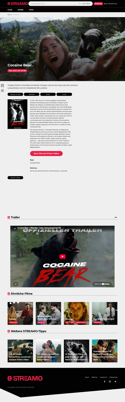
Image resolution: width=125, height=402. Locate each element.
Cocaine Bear (16, 14)
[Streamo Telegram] (115, 381)
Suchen (86, 4)
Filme (10, 10)
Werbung (94, 377)
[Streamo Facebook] (104, 381)
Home (9, 14)
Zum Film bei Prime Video (46, 153)
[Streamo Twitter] (110, 381)
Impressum (103, 377)
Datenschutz (113, 377)
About (87, 377)
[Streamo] (18, 3)
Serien (20, 10)
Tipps (31, 10)
